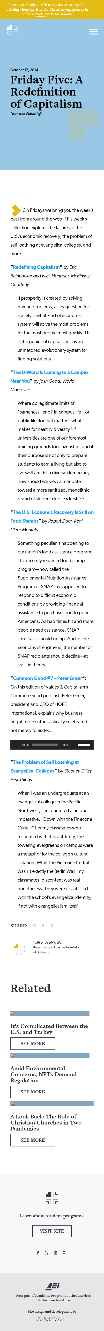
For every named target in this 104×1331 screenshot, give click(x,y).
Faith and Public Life (26, 114)
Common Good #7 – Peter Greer (47, 678)
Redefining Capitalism (36, 267)
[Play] (16, 744)
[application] (52, 745)
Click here (42, 14)
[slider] (84, 744)
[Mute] (73, 744)
